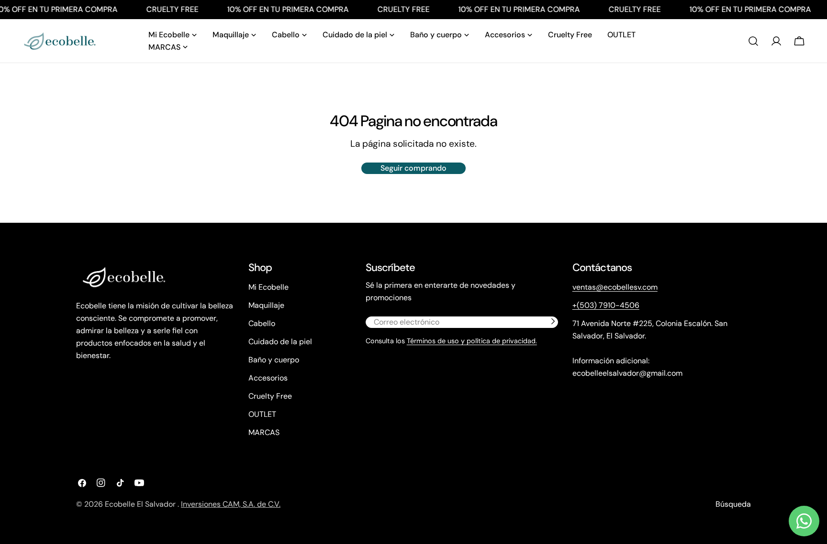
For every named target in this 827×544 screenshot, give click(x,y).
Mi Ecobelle (268, 287)
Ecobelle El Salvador (141, 504)
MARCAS (263, 432)
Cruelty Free (270, 396)
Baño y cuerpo (273, 360)
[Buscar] (753, 41)
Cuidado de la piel (280, 342)
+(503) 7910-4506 (605, 305)
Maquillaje (266, 305)
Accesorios (268, 378)
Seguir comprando (413, 168)
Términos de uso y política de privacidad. (472, 341)
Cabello (261, 323)
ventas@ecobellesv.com (615, 287)
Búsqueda (733, 504)
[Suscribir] (552, 321)
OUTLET (262, 414)
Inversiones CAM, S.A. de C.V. (230, 504)
